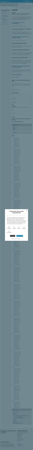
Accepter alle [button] (19, 235)
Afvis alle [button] (12, 235)
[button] (16, 238)
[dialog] (16, 225)
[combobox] (26, 210)
